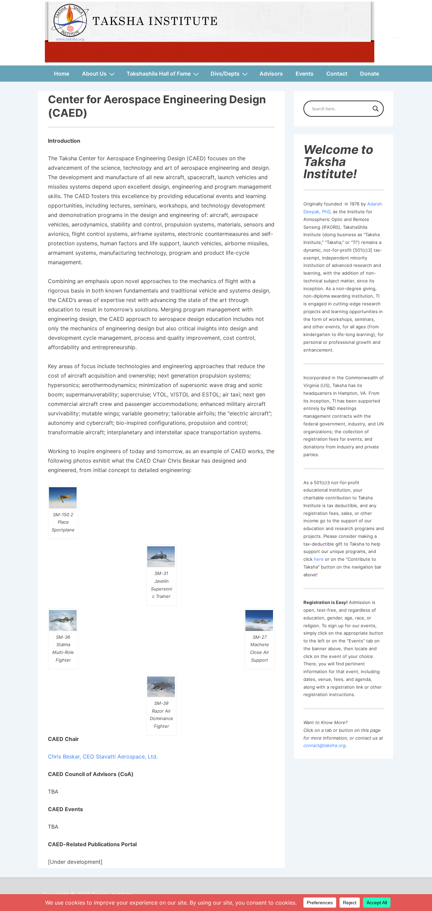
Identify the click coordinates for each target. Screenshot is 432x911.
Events (305, 73)
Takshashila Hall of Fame (159, 73)
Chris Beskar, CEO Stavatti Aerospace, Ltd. (103, 756)
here (319, 559)
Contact (336, 73)
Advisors (271, 73)
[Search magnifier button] (375, 108)
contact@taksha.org (324, 745)
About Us (94, 73)
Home (61, 73)
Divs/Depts (225, 73)
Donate (369, 73)
